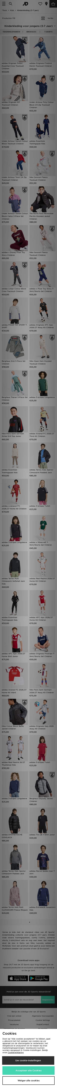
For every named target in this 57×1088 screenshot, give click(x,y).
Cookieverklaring (16, 1052)
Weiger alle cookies (29, 1080)
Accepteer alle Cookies (28, 1070)
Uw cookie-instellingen (28, 1060)
